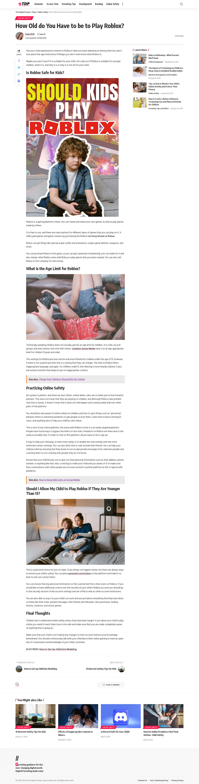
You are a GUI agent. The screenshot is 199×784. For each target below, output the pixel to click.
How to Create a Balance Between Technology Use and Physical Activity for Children (165, 102)
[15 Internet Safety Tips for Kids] (36, 716)
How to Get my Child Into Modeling (58, 649)
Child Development (156, 62)
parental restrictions (79, 573)
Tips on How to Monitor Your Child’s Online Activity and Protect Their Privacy (164, 87)
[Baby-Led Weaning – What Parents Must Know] (139, 59)
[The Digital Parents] (23, 4)
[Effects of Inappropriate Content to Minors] (78, 716)
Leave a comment (112, 685)
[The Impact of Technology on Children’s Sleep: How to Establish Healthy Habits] (139, 72)
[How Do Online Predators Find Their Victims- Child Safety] (163, 716)
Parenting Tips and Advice (159, 108)
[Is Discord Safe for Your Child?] (121, 716)
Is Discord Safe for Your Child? (115, 731)
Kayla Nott (30, 34)
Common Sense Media (83, 348)
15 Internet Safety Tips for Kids (31, 731)
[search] (181, 4)
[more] (123, 4)
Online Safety (24, 18)
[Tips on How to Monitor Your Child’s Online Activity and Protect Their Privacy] (139, 87)
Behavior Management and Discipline (163, 75)
